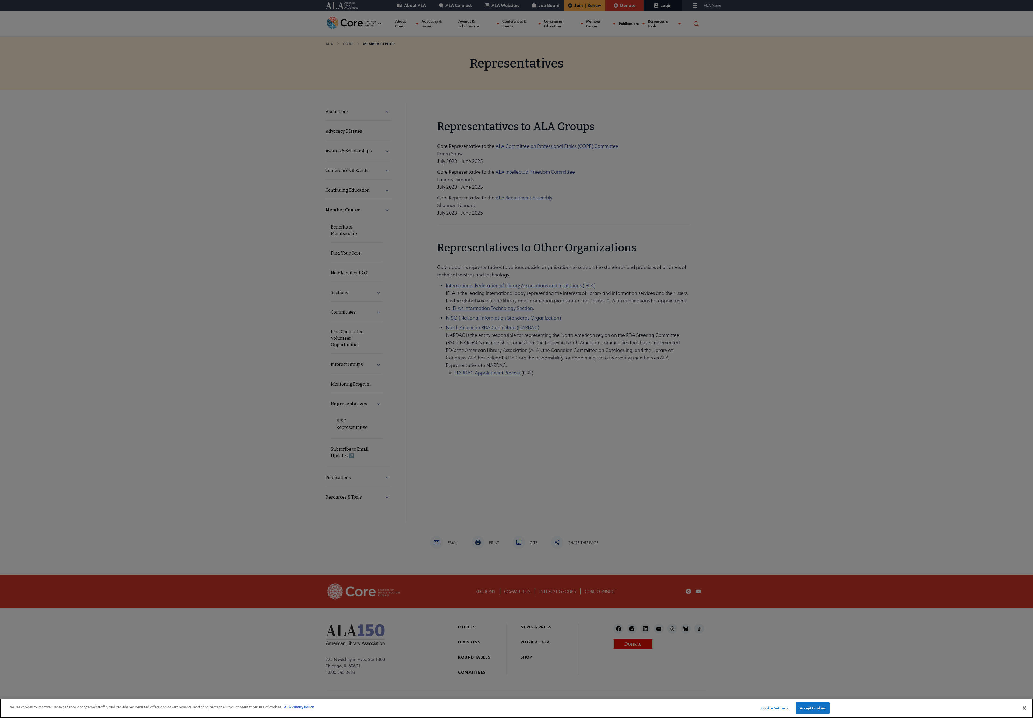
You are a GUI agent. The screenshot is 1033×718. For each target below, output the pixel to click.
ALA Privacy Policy (299, 707)
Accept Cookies (813, 708)
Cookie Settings (774, 708)
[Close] (1024, 708)
